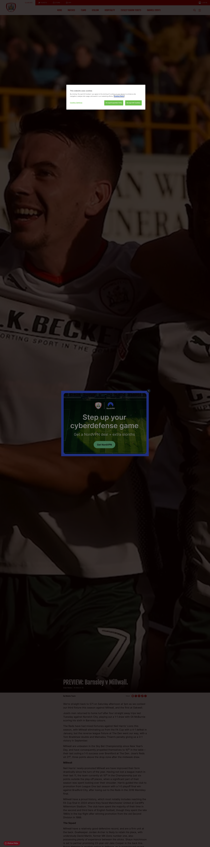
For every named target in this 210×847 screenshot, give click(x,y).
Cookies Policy (119, 96)
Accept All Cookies (133, 103)
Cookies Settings (76, 103)
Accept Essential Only (114, 103)
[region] (105, 97)
